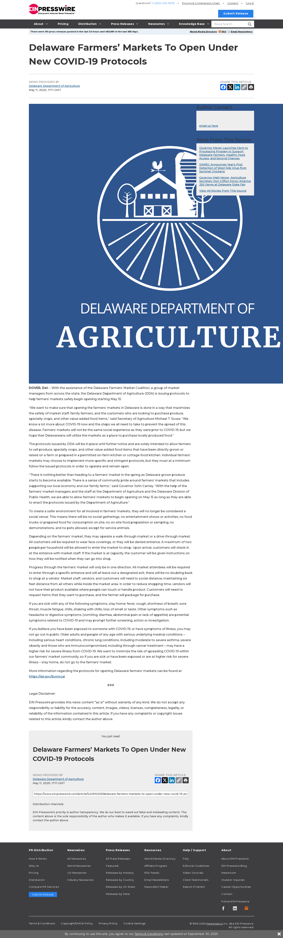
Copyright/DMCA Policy (77, 923)
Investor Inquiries (233, 879)
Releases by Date (118, 893)
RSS (224, 31)
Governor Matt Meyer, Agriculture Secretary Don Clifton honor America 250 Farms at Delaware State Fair (225, 181)
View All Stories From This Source (222, 190)
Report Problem (194, 886)
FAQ (186, 858)
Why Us (34, 865)
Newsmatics (214, 923)
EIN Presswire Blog (234, 865)
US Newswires (77, 872)
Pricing (201, 3)
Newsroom (228, 872)
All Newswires (76, 858)
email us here (208, 126)
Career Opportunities (236, 886)
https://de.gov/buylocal (47, 676)
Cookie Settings (134, 923)
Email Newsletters (242, 31)
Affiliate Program (155, 865)
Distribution (37, 879)
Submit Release (235, 13)
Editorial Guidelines (196, 865)
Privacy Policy (108, 923)
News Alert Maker (156, 886)
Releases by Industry (120, 872)
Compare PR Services (44, 886)
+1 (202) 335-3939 (163, 3)
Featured (112, 865)
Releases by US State (120, 886)
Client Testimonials (195, 879)
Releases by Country (120, 879)
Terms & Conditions (42, 923)
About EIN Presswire (235, 858)
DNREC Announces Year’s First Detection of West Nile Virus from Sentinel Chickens (222, 168)
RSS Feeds (151, 872)
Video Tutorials (193, 872)
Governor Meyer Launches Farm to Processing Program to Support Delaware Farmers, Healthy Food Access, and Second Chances (223, 153)
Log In (250, 3)
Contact (232, 3)
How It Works (38, 858)
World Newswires (79, 865)
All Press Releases (118, 858)
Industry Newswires (80, 879)
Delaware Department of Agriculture (54, 86)
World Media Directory (203, 31)
